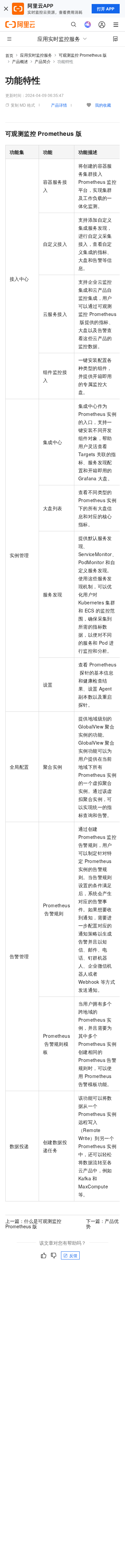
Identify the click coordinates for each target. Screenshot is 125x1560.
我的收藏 (103, 105)
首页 (9, 55)
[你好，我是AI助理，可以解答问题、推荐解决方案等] (88, 24)
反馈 (73, 1255)
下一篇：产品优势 (102, 1224)
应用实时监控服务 (36, 55)
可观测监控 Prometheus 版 (83, 55)
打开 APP (105, 9)
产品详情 (59, 105)
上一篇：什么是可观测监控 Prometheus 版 (33, 1224)
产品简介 (43, 61)
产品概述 (20, 61)
